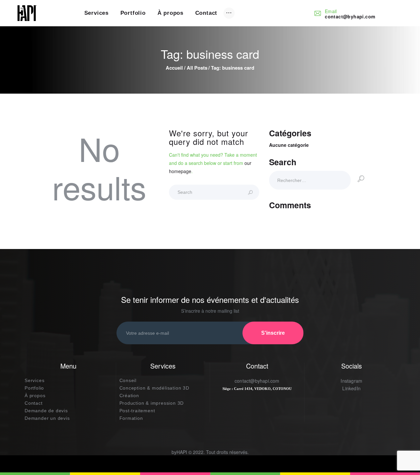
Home (174, 67)
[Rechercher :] (310, 180)
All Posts (197, 67)
